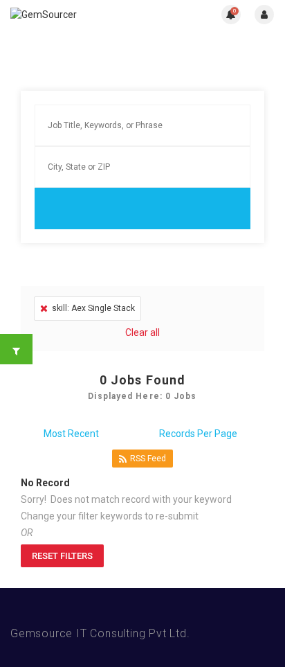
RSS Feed (148, 458)
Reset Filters (62, 556)
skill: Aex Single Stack (93, 308)
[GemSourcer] (76, 14)
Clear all (142, 332)
